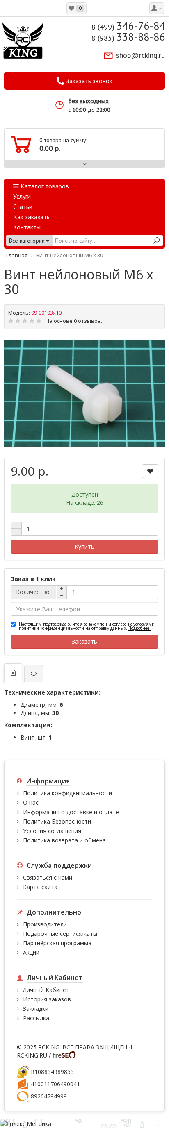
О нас (31, 802)
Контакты (27, 227)
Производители (45, 924)
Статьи (22, 206)
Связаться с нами (47, 877)
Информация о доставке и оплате (71, 812)
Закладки (35, 1008)
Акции (31, 952)
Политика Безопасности (57, 821)
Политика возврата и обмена (64, 840)
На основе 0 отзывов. (74, 321)
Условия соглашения (52, 831)
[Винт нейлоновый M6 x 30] (84, 393)
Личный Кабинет (46, 990)
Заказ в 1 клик (33, 579)
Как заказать (31, 217)
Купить (84, 546)
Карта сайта (40, 887)
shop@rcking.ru (140, 55)
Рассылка (36, 1018)
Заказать (84, 641)
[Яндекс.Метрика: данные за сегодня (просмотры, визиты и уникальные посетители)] (25, 1124)
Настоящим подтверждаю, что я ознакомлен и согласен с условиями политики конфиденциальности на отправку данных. (87, 626)
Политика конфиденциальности (67, 793)
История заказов (47, 999)
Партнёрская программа (57, 943)
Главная (16, 255)
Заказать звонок (88, 81)
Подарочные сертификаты (60, 933)
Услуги (22, 196)
